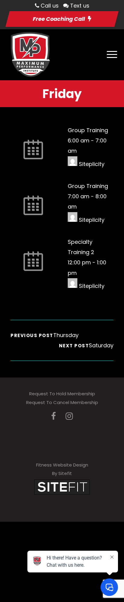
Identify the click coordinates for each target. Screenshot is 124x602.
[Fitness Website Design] (62, 486)
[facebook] (53, 416)
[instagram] (69, 416)
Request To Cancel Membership (62, 402)
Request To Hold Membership (62, 393)
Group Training (88, 130)
